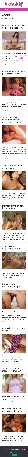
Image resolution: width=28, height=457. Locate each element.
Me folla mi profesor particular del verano (12, 409)
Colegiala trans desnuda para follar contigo (13, 72)
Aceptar (14, 454)
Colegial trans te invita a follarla (13, 329)
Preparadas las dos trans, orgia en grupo (12, 285)
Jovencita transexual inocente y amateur (12, 369)
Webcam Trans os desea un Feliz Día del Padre (14, 26)
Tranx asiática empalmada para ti (11, 247)
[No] (26, 451)
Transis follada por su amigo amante (12, 166)
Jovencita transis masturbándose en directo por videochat (12, 119)
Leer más (5, 64)
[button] (24, 9)
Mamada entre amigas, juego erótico (13, 207)
